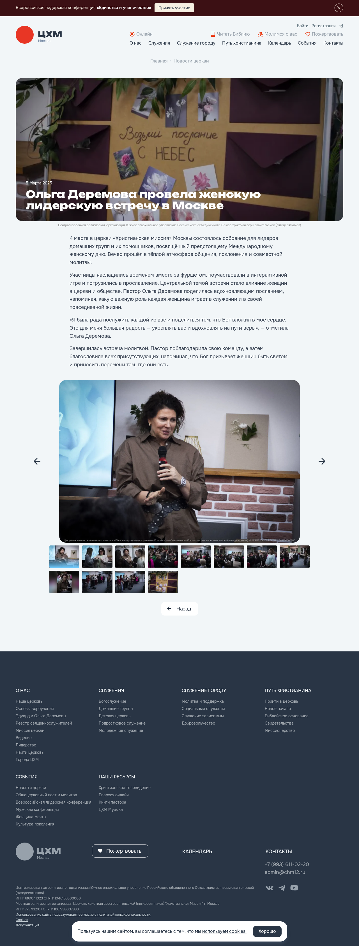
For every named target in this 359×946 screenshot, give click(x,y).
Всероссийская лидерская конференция (53, 802)
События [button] (307, 43)
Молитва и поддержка (203, 701)
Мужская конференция (37, 809)
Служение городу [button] (196, 43)
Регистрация (323, 25)
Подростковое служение (122, 723)
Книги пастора (112, 802)
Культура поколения (35, 824)
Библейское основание (287, 715)
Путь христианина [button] (241, 43)
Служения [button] (159, 43)
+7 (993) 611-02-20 (287, 864)
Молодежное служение (121, 730)
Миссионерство (280, 730)
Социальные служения (203, 708)
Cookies (22, 920)
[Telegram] (282, 888)
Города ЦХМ (27, 759)
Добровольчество (198, 723)
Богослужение (112, 701)
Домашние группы (116, 708)
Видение (24, 737)
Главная (159, 61)
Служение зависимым (203, 715)
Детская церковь (114, 715)
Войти (302, 25)
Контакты (333, 43)
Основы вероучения (35, 708)
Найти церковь (29, 752)
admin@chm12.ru (285, 872)
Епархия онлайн (114, 794)
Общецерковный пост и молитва (46, 794)
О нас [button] (136, 43)
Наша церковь (29, 701)
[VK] (269, 888)
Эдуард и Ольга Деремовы (41, 715)
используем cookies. (224, 931)
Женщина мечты (31, 816)
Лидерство (26, 745)
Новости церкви (191, 61)
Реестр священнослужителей (44, 723)
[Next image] (37, 461)
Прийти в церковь (281, 701)
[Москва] (50, 34)
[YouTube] (294, 888)
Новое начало (278, 708)
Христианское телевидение (125, 787)
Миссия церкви (30, 730)
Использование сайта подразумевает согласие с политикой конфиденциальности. (83, 914)
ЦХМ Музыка (111, 809)
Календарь (279, 43)
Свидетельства (279, 723)
